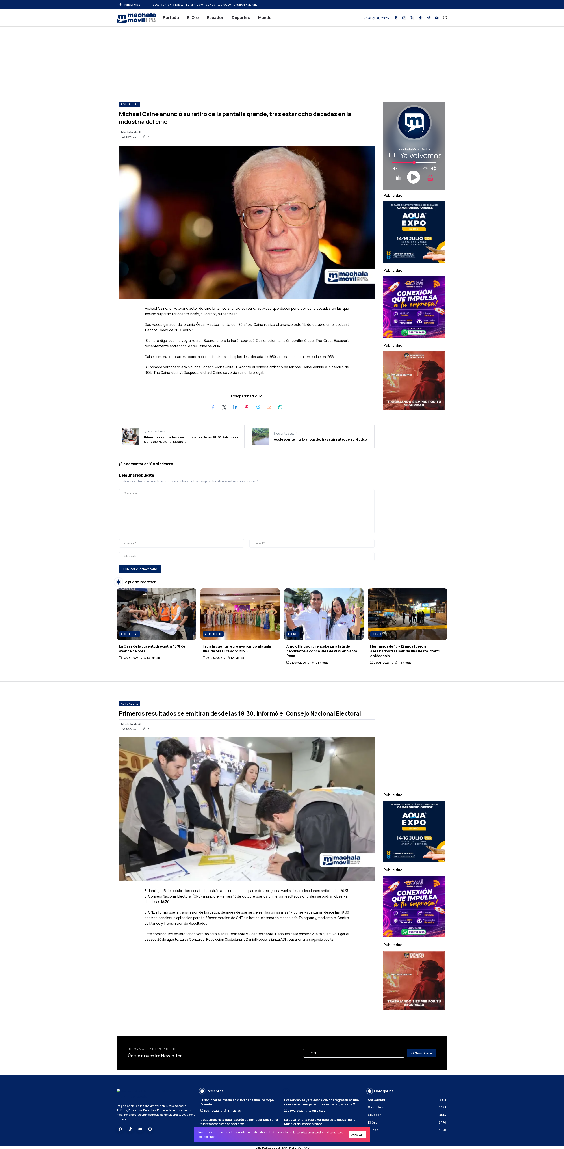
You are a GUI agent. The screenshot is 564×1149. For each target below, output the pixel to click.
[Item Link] (156, 614)
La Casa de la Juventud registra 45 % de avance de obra (152, 648)
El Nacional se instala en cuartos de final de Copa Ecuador (237, 1102)
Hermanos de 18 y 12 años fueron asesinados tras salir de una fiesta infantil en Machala (405, 651)
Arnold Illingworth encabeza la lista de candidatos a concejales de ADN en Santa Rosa (321, 651)
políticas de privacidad (305, 1132)
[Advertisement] (282, 60)
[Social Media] (395, 17)
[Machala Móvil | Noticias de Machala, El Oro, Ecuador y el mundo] (136, 17)
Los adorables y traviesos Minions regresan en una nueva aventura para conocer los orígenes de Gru (321, 1102)
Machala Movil (131, 132)
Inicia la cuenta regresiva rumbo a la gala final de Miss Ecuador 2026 (237, 648)
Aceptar (357, 1134)
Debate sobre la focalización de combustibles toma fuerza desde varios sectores (239, 1121)
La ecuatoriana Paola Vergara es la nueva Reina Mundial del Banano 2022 (320, 1121)
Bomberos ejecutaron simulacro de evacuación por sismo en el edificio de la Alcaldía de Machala (215, 4)
